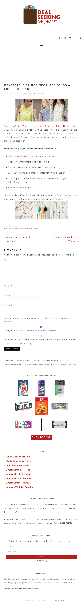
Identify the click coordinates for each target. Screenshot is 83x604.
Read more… (66, 522)
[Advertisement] (41, 64)
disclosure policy (10, 588)
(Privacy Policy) (24, 343)
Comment (9, 260)
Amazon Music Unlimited (18, 474)
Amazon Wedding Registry (19, 487)
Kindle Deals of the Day (18, 456)
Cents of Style (21, 126)
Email (7, 295)
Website (8, 305)
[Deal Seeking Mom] (41, 24)
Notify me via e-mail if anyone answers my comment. (30, 330)
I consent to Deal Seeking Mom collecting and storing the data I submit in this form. (40, 341)
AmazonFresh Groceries (18, 465)
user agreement (34, 588)
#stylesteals (16, 228)
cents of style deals (26, 228)
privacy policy (22, 588)
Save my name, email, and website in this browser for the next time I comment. (38, 320)
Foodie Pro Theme (57, 600)
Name (8, 286)
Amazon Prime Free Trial (18, 469)
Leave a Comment (39, 93)
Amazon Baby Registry (17, 482)
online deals (36, 228)
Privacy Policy (41, 561)
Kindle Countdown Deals (18, 461)
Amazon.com (67, 583)
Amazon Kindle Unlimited (18, 478)
